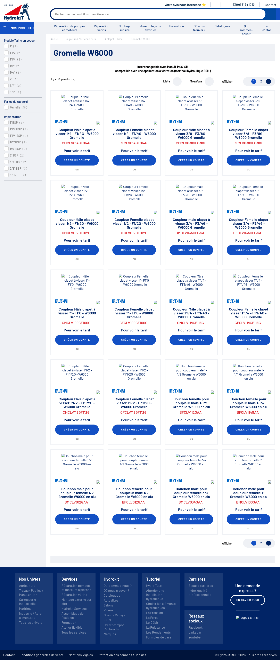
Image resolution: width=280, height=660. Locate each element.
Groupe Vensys (114, 615)
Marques (110, 634)
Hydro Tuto (154, 585)
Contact (270, 5)
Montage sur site (124, 28)
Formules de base (159, 637)
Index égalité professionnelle (200, 592)
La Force (152, 617)
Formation (176, 26)
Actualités (111, 600)
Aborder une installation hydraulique (155, 594)
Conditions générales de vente (41, 655)
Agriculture (27, 585)
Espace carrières (201, 585)
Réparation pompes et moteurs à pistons (76, 587)
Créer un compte (77, 160)
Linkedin (195, 632)
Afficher (227, 81)
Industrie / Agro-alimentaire (31, 615)
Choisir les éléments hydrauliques (161, 606)
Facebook (196, 627)
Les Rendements (158, 632)
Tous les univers (30, 622)
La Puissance (155, 627)
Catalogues (222, 26)
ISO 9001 (110, 620)
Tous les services (73, 632)
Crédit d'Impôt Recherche (114, 627)
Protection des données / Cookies (122, 655)
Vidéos (109, 610)
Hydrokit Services (74, 608)
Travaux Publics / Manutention (31, 592)
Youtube (195, 637)
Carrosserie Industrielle (27, 601)
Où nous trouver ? (199, 28)
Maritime (25, 608)
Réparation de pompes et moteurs (69, 28)
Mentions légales (80, 655)
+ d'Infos (266, 28)
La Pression (154, 612)
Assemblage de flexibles (150, 28)
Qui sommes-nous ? (246, 30)
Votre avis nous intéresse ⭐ (185, 5)
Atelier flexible (72, 627)
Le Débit (152, 622)
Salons (108, 605)
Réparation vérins (101, 28)
